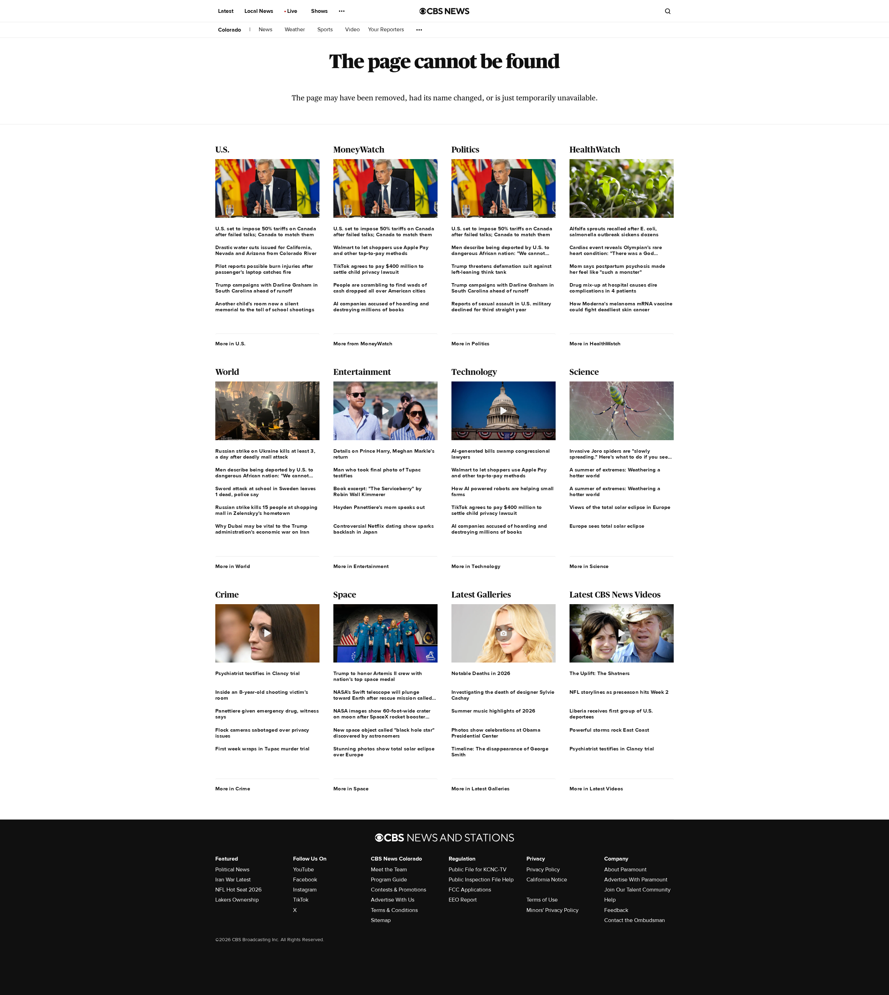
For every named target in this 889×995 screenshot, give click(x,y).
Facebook (305, 879)
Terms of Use (542, 900)
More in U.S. (230, 343)
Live (293, 11)
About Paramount (625, 869)
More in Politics (470, 343)
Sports (325, 29)
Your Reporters (386, 29)
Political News (232, 869)
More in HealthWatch (595, 343)
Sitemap (381, 920)
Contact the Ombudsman (634, 920)
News (266, 29)
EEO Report (463, 900)
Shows (320, 11)
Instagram (305, 890)
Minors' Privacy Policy (552, 910)
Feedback (616, 910)
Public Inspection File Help (481, 879)
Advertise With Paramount (635, 879)
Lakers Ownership (237, 900)
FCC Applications (470, 890)
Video (352, 29)
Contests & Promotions (398, 890)
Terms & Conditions (394, 910)
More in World (232, 566)
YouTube (303, 869)
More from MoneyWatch (362, 343)
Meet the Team (389, 869)
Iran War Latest (233, 879)
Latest (226, 11)
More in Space (350, 789)
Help (610, 900)
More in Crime (232, 789)
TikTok (300, 900)
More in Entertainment (361, 566)
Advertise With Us (392, 900)
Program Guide (389, 879)
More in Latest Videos (596, 789)
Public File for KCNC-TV (478, 869)
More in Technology (475, 566)
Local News (259, 11)
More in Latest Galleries (480, 789)
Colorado (229, 29)
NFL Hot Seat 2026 (238, 890)
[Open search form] (668, 11)
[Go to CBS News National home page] (444, 11)
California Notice (546, 879)
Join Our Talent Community (637, 890)
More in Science (589, 566)
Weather (295, 29)
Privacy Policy (543, 869)
